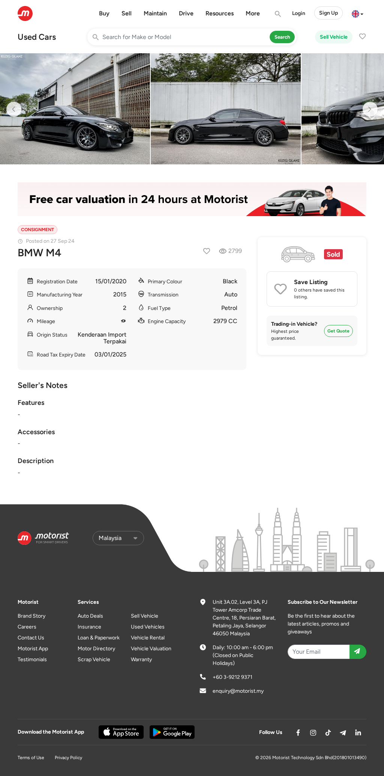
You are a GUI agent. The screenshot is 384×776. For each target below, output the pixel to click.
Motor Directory (96, 648)
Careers (27, 627)
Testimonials (32, 659)
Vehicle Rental (148, 638)
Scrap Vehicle (94, 659)
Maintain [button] (155, 13)
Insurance (89, 627)
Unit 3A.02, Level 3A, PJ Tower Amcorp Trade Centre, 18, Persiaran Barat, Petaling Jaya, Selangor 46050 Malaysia (244, 618)
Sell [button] (127, 13)
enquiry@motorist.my (238, 691)
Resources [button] (220, 13)
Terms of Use (31, 757)
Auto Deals (90, 616)
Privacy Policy (68, 757)
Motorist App (33, 648)
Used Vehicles (148, 627)
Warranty (141, 659)
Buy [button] (104, 13)
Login (298, 13)
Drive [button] (186, 13)
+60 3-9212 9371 (232, 677)
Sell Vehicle (334, 37)
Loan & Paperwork (99, 638)
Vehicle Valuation (151, 648)
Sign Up (328, 13)
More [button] (253, 13)
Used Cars (37, 37)
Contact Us (31, 638)
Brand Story (31, 616)
